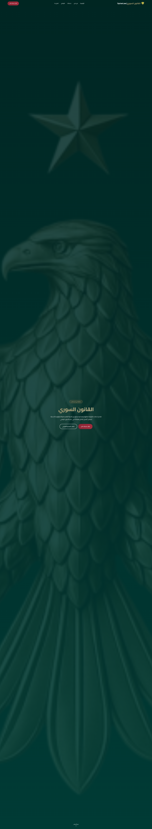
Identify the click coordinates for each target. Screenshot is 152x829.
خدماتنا (69, 3)
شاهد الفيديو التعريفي (68, 426)
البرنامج (63, 3)
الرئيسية (82, 3)
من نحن (76, 3)
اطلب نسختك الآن (13, 3)
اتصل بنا (56, 3)
